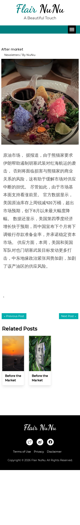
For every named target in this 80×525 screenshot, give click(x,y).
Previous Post (14, 316)
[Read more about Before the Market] (13, 353)
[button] (72, 29)
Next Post (68, 316)
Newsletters (12, 54)
